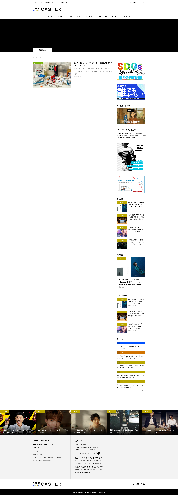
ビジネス (59, 16)
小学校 (92, 463)
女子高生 (86, 463)
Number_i (94, 445)
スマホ (97, 449)
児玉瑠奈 (84, 460)
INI (87, 445)
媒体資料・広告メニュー (40, 454)
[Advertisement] (89, 34)
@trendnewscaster (122, 133)
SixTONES (99, 445)
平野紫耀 (97, 463)
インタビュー (90, 450)
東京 (101, 467)
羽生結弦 (87, 470)
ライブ (84, 453)
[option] (18, 422)
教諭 (94, 466)
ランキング (127, 16)
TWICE (85, 447)
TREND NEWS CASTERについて (43, 445)
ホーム (50, 16)
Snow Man (78, 447)
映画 (98, 467)
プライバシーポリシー (39, 448)
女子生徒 (81, 463)
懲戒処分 (83, 467)
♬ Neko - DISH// (130, 137)
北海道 (93, 461)
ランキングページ (138, 391)
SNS (82, 447)
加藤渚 (89, 461)
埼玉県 (96, 461)
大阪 (100, 461)
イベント (82, 449)
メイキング (80, 453)
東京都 (77, 470)
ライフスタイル (89, 16)
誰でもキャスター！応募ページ (42, 460)
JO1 (90, 445)
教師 (89, 466)
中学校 (97, 458)
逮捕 (82, 472)
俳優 (81, 460)
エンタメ (69, 16)
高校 (90, 473)
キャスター (115, 16)
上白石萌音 (89, 453)
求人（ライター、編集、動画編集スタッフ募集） (47, 457)
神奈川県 (81, 469)
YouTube (90, 447)
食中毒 (86, 473)
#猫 (124, 137)
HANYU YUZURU (80, 445)
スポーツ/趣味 (103, 16)
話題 (78, 16)
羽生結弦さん (94, 470)
